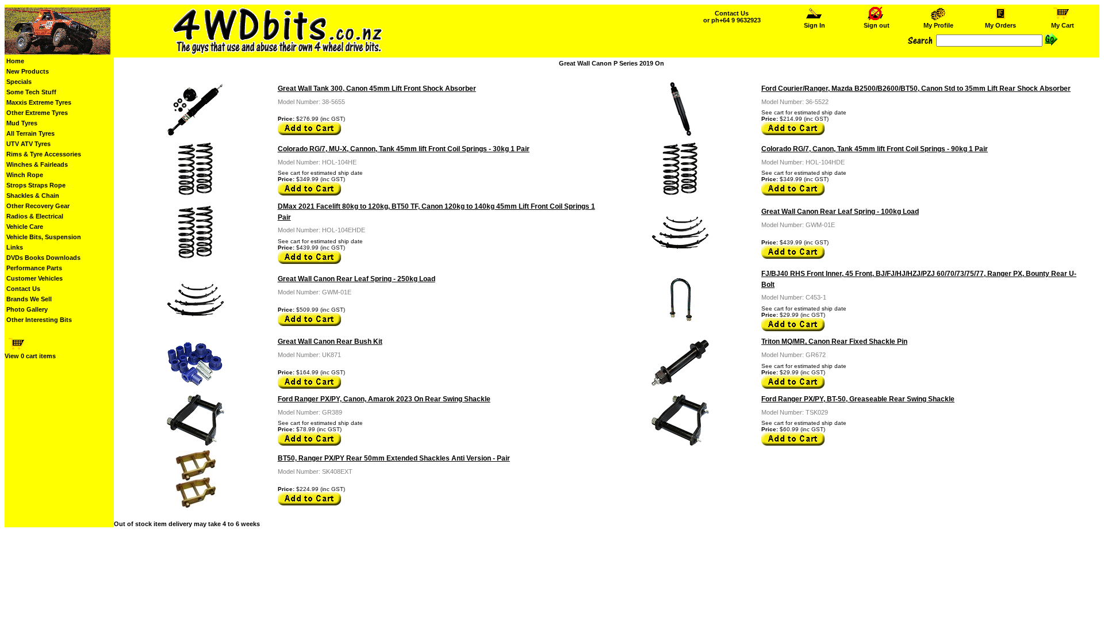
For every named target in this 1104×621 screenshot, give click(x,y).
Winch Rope (24, 174)
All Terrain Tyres (30, 133)
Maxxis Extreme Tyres (38, 102)
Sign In (814, 25)
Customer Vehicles (34, 278)
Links (14, 247)
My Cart (1062, 25)
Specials (19, 81)
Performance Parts (34, 267)
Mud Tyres (21, 123)
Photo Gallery (27, 309)
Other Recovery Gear (38, 205)
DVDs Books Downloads (43, 257)
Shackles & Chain (32, 195)
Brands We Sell (29, 299)
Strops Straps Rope (36, 185)
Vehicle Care (24, 226)
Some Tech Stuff (31, 92)
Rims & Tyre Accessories (43, 154)
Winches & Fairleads (37, 164)
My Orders (1000, 25)
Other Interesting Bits (39, 319)
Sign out (877, 25)
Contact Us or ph (732, 17)
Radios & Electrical (34, 216)
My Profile (938, 25)
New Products (27, 71)
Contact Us (23, 288)
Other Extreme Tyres (37, 112)
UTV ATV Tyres (28, 143)
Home (15, 60)
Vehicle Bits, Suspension (43, 236)
